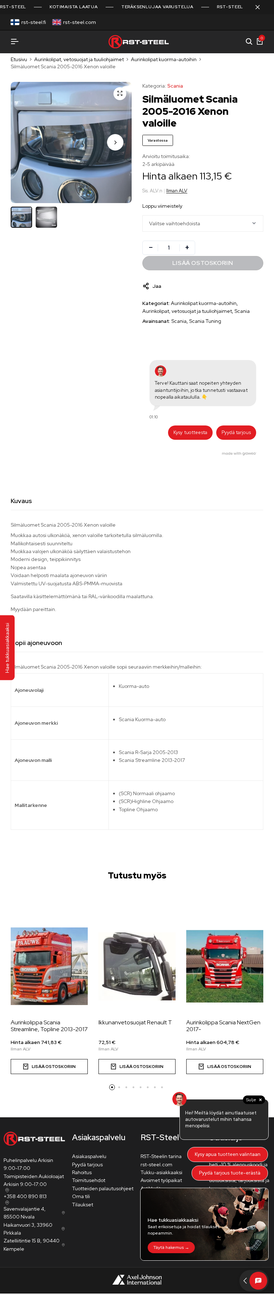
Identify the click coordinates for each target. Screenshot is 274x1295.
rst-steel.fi (33, 22)
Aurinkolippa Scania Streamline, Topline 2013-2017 (49, 1026)
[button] (115, 142)
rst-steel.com (79, 22)
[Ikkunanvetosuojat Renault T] (137, 966)
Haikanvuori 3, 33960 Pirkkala (28, 1229)
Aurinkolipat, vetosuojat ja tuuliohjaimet (79, 59)
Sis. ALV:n (152, 191)
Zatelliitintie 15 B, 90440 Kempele (32, 1244)
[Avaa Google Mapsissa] (6, 1190)
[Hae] (249, 42)
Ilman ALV (176, 191)
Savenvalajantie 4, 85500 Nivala (25, 1213)
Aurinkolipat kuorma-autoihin (164, 59)
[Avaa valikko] (15, 42)
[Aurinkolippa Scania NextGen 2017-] (224, 966)
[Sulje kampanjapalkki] (261, 7)
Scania (175, 86)
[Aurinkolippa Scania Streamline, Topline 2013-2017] (49, 966)
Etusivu (19, 59)
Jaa (156, 286)
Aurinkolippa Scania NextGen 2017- (223, 1026)
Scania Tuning (205, 321)
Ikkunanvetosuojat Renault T (135, 1022)
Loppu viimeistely (162, 206)
